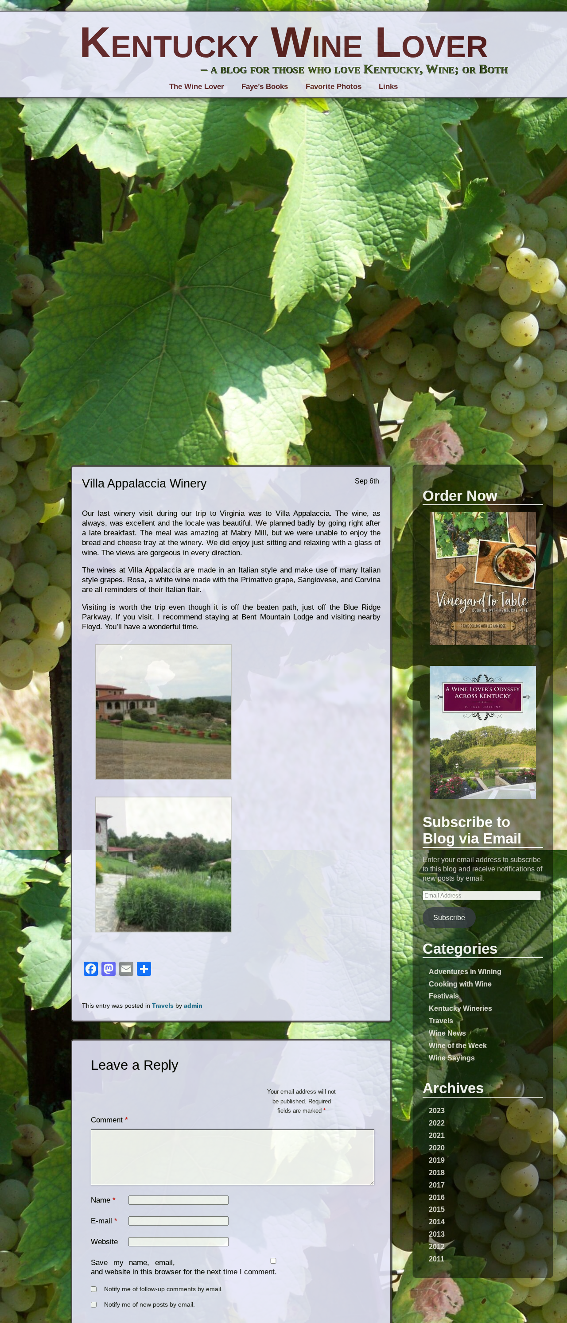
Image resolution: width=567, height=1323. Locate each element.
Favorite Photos (333, 86)
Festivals (444, 996)
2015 (437, 1209)
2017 (437, 1185)
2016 (437, 1197)
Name (100, 1200)
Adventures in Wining (465, 971)
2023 (437, 1110)
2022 (437, 1123)
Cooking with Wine (460, 984)
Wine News (447, 1033)
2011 (436, 1259)
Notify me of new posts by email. (149, 1304)
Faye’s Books (264, 86)
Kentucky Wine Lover (283, 42)
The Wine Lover (196, 86)
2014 (437, 1222)
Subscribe (449, 917)
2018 (437, 1172)
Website (104, 1242)
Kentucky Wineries (460, 1008)
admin (193, 1005)
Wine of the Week (458, 1045)
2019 (437, 1160)
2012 (437, 1246)
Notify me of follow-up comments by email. (163, 1289)
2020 (437, 1148)
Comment (109, 1120)
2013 (437, 1234)
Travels (441, 1021)
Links (388, 86)
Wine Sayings (452, 1058)
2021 (437, 1135)
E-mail (101, 1221)
